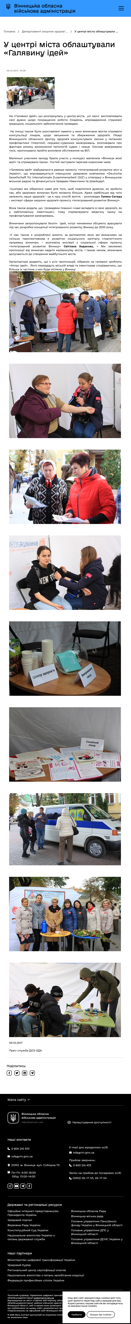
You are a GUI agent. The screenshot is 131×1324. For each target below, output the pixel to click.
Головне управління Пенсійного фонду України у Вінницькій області (97, 1223)
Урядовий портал (20, 1220)
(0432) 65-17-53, (83, 1178)
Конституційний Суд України (28, 1230)
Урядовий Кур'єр (19, 1265)
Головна (9, 31)
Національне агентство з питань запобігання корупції (46, 1275)
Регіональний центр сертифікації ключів (37, 1270)
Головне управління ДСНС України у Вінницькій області (97, 1241)
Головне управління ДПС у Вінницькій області (90, 1232)
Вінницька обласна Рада (88, 1211)
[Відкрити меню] (121, 8)
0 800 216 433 (82, 1165)
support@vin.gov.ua (44, 1298)
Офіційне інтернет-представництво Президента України (33, 1213)
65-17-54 (101, 1178)
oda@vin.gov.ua (83, 1152)
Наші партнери (20, 1253)
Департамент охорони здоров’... (45, 31)
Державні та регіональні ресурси (35, 1204)
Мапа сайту (17, 1099)
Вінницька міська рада (87, 1216)
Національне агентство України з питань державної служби (31, 1237)
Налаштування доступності (91, 1122)
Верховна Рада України (24, 1225)
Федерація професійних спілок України (36, 1280)
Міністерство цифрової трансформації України (41, 1259)
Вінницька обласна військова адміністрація (44, 8)
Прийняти (76, 1314)
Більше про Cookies (100, 1314)
